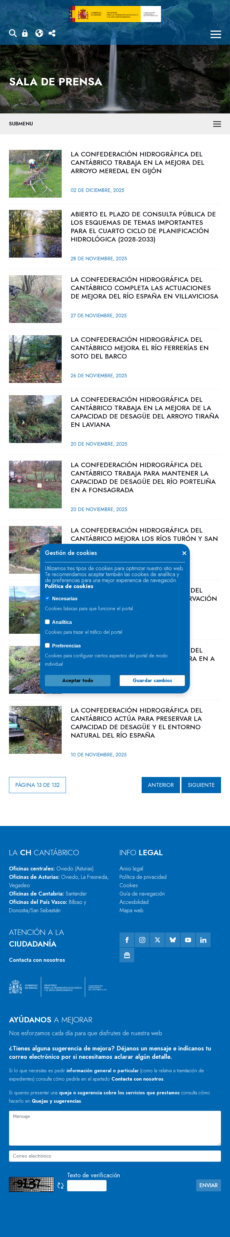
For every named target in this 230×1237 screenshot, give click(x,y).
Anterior (161, 785)
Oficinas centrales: (51, 869)
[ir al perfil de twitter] (157, 940)
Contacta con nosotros (37, 960)
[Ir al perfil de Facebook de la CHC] (126, 940)
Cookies (128, 885)
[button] (13, 34)
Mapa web (131, 910)
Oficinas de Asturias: (59, 881)
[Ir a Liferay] (115, 14)
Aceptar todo (77, 680)
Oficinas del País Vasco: (47, 906)
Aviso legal (131, 869)
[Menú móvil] (216, 34)
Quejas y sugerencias (56, 1101)
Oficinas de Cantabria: (48, 894)
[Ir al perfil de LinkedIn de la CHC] (203, 940)
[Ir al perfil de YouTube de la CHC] (188, 940)
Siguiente (201, 785)
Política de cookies (69, 586)
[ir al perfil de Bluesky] (172, 940)
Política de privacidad (143, 877)
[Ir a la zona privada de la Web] (26, 33)
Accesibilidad (134, 902)
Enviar (208, 1185)
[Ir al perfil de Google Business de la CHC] (126, 955)
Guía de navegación (142, 894)
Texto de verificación (93, 1175)
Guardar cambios (152, 680)
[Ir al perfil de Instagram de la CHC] (142, 940)
